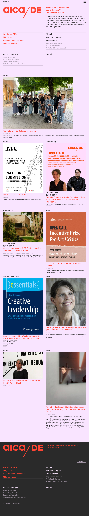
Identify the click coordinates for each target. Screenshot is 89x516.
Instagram (81, 461)
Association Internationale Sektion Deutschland (57, 10)
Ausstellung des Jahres (11, 59)
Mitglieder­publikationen (54, 43)
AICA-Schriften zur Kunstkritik (56, 48)
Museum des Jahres (10, 57)
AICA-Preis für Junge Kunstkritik (14, 64)
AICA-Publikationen (53, 45)
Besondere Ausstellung (11, 62)
